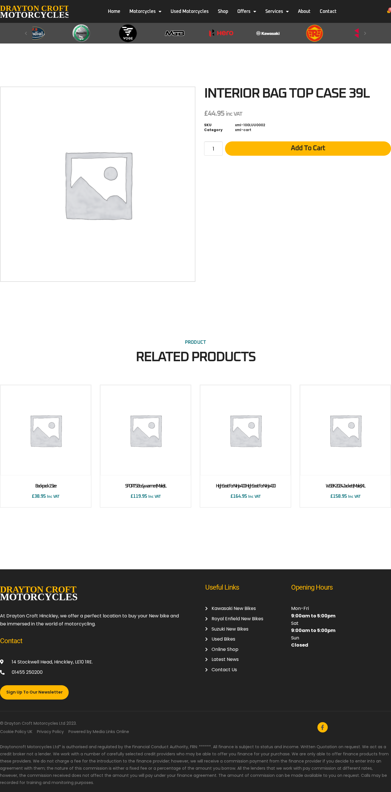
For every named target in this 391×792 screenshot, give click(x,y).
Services (274, 11)
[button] (26, 33)
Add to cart (308, 148)
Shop (223, 11)
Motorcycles (142, 11)
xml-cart (243, 129)
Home (114, 11)
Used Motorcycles (190, 11)
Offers (243, 11)
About (304, 11)
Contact (328, 11)
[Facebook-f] (322, 727)
